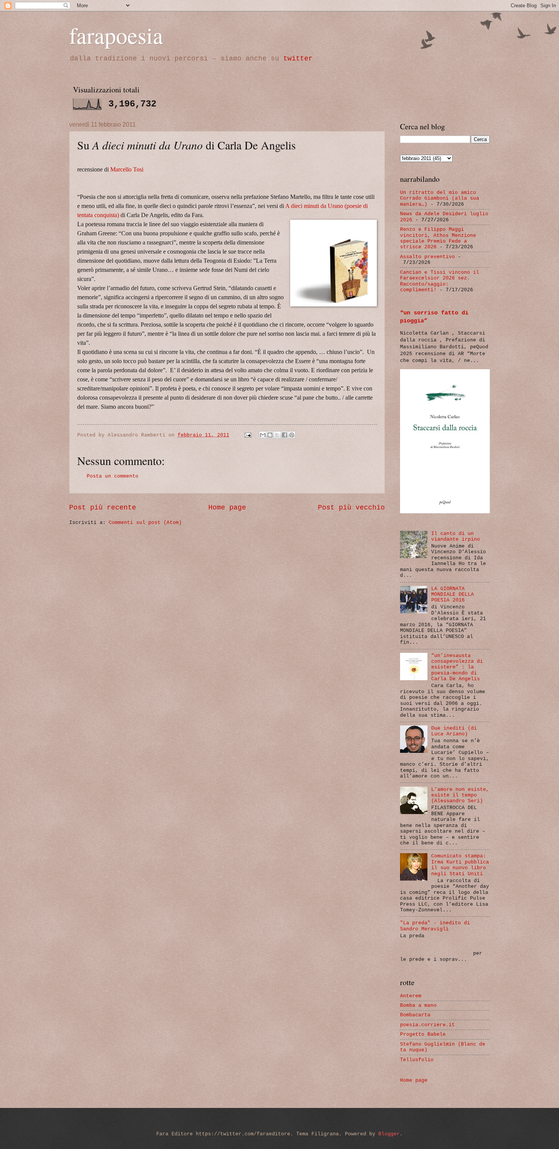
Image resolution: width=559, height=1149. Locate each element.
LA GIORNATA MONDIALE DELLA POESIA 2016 (452, 594)
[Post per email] (248, 435)
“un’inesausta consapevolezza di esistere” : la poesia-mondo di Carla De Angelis (457, 667)
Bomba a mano (418, 1005)
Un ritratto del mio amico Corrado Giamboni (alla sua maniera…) (439, 198)
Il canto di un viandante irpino (455, 536)
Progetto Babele (423, 1034)
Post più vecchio (351, 507)
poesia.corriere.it (427, 1025)
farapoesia (116, 35)
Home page (227, 507)
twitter (298, 58)
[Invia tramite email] (263, 435)
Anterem (410, 996)
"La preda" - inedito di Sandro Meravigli (435, 926)
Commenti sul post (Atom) (145, 522)
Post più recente (102, 507)
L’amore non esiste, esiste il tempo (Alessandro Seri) (460, 795)
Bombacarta (415, 1015)
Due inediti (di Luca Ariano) (454, 731)
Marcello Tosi (126, 169)
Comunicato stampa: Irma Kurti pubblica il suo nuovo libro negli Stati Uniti (460, 864)
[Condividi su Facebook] (284, 435)
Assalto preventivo (427, 257)
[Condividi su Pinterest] (291, 435)
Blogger (389, 1134)
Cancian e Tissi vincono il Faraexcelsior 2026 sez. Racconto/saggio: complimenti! (439, 281)
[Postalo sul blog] (270, 435)
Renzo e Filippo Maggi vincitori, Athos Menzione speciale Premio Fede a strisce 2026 (438, 238)
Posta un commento (112, 476)
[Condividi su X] (277, 435)
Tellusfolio (417, 1060)
